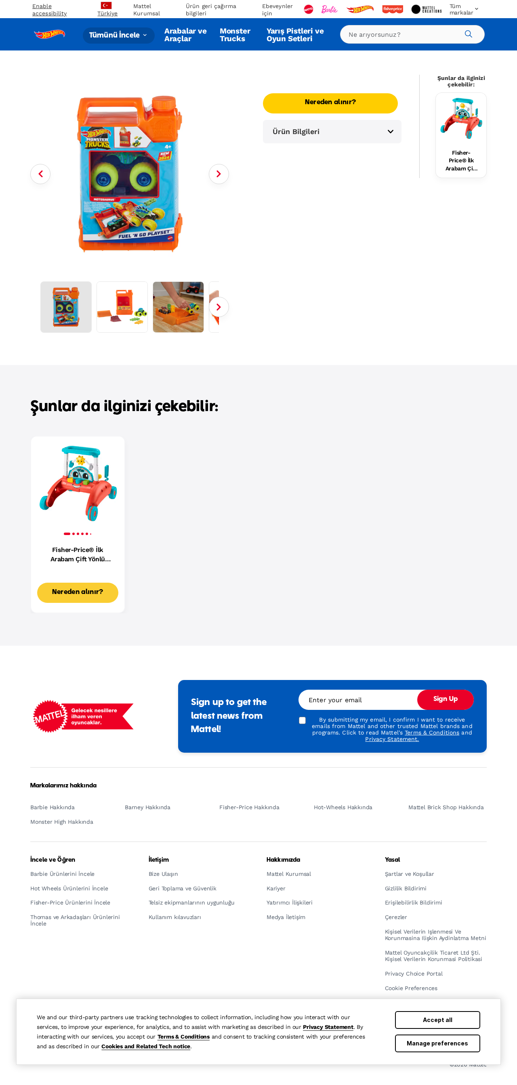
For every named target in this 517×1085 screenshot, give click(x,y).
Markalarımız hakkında (63, 786)
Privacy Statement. (392, 739)
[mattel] (309, 9)
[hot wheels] (361, 9)
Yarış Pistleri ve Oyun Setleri (295, 34)
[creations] (427, 9)
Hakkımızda (283, 860)
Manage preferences (437, 1043)
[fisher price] (393, 9)
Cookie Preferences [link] (411, 988)
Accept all (437, 1019)
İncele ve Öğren (52, 860)
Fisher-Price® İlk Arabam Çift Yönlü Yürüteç (461, 161)
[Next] (219, 174)
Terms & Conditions (184, 1036)
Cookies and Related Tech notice (145, 1046)
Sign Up (445, 699)
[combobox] (412, 34)
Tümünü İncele (115, 35)
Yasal (392, 860)
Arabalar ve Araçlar (185, 34)
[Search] (467, 32)
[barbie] (330, 9)
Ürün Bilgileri (296, 131)
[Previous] (40, 174)
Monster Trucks (235, 34)
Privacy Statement (328, 1027)
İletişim (159, 860)
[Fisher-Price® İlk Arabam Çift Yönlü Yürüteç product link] (461, 118)
